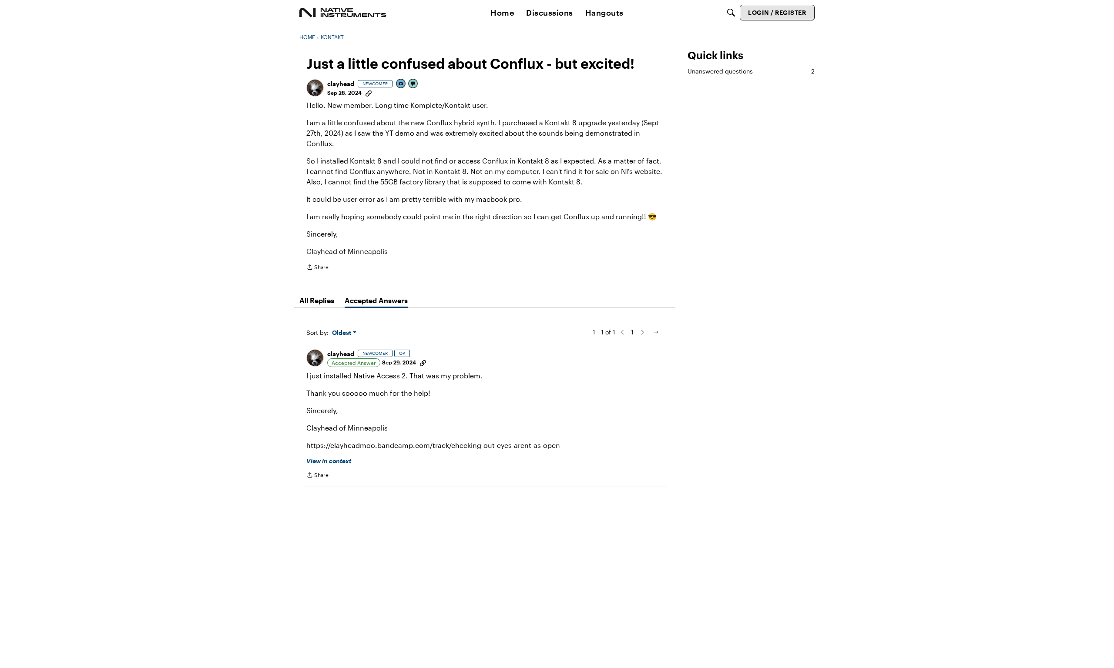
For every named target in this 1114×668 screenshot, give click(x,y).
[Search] (731, 12)
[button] (315, 88)
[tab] (316, 300)
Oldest (342, 333)
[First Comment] (413, 84)
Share (317, 268)
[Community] (342, 12)
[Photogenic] (401, 84)
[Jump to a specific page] (656, 332)
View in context (328, 460)
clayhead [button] (340, 83)
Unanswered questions (751, 71)
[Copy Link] (368, 93)
